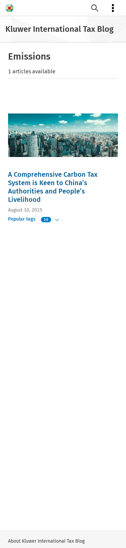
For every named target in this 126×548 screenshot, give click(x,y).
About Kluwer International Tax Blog (46, 541)
